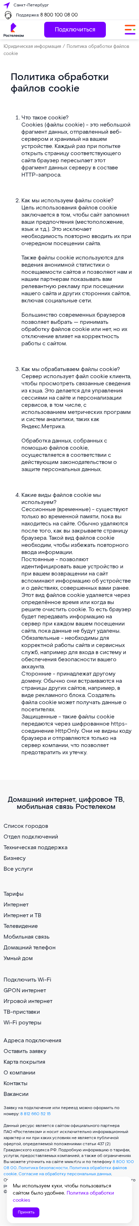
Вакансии (16, 1094)
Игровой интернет (28, 1001)
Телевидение (21, 926)
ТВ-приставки (22, 1012)
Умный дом (18, 958)
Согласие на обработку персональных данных (65, 1174)
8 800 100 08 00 (59, 15)
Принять (26, 1212)
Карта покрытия (24, 1062)
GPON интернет (25, 990)
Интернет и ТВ (22, 915)
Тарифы (14, 894)
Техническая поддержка (35, 847)
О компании (19, 1073)
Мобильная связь (27, 937)
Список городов (26, 826)
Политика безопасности (43, 1168)
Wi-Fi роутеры (22, 1023)
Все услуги (18, 869)
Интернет (16, 905)
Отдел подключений (31, 837)
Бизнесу (15, 858)
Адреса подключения (32, 1040)
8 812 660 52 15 (35, 1114)
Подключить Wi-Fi (27, 980)
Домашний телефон (30, 947)
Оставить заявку (25, 1051)
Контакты (15, 1083)
